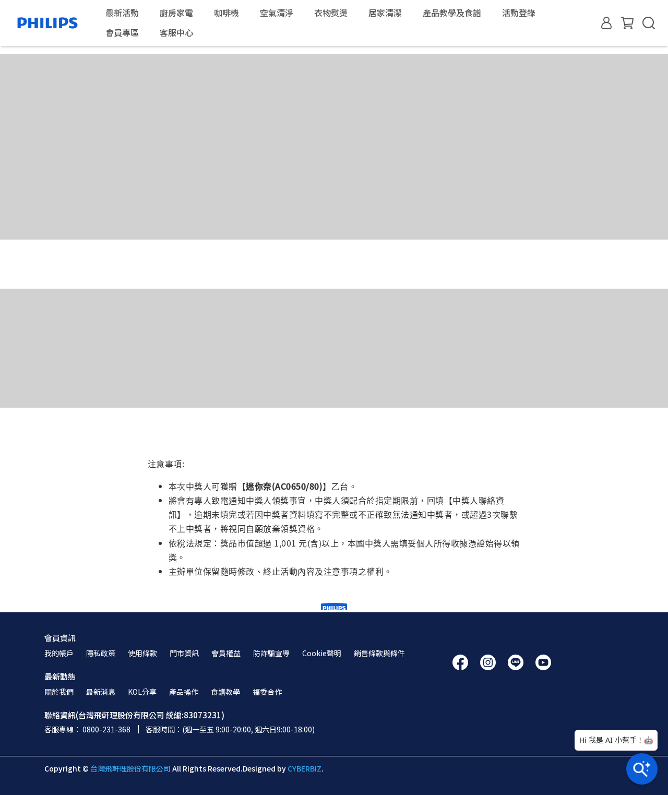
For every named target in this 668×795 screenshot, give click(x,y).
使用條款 (142, 653)
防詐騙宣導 (271, 653)
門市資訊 (184, 653)
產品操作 (183, 691)
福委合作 (267, 691)
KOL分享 (142, 691)
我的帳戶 (59, 653)
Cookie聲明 (321, 653)
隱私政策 (100, 653)
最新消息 (100, 691)
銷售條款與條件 (379, 653)
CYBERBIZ (304, 768)
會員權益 (226, 653)
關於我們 (59, 691)
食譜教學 (225, 691)
